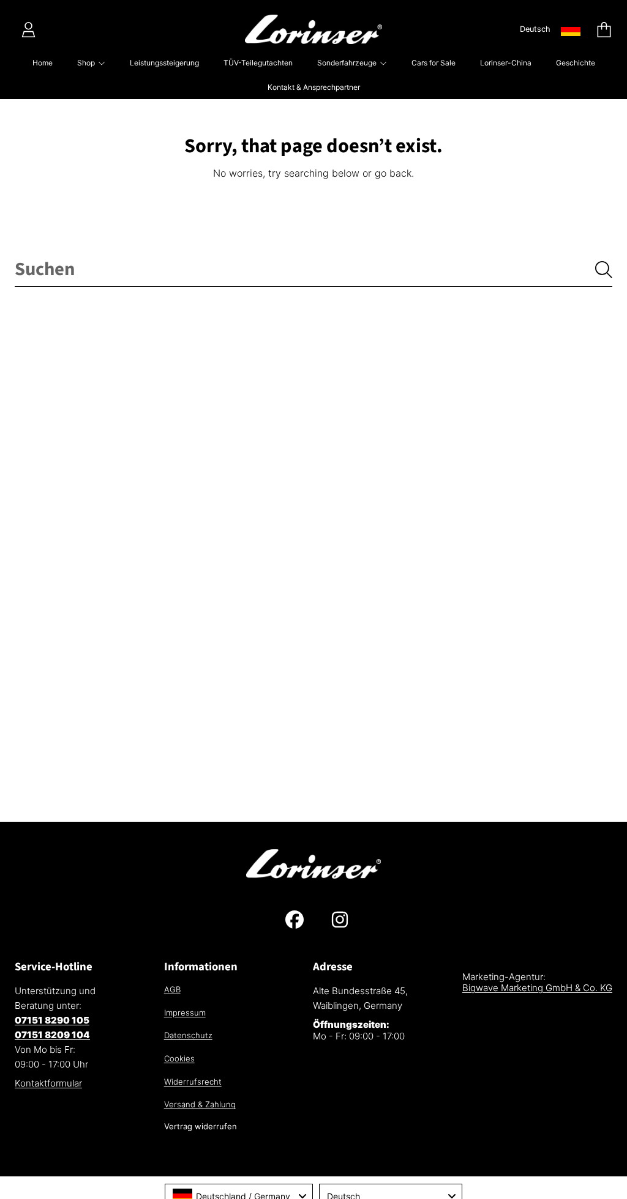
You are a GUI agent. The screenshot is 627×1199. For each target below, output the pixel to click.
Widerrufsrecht (193, 1081)
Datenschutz (188, 1035)
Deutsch (535, 29)
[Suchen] (603, 269)
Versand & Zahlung (200, 1104)
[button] (603, 29)
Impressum (185, 1012)
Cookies (179, 1058)
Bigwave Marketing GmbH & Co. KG (537, 988)
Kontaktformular (48, 1083)
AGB (172, 989)
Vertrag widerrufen (200, 1126)
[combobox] (313, 270)
